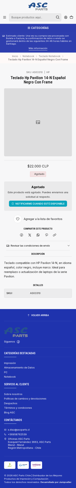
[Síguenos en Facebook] (18, 342)
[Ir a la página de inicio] (37, 6)
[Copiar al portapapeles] (54, 235)
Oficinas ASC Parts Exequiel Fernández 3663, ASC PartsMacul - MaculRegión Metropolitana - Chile (29, 443)
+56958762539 (17, 434)
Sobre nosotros (13, 394)
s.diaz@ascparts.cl (19, 429)
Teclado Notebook (49, 56)
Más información (22, 48)
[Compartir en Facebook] (22, 235)
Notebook (28, 56)
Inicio (15, 56)
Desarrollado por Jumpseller (56, 482)
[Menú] (4, 17)
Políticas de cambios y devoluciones (25, 398)
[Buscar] (58, 17)
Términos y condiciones (18, 407)
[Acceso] (65, 17)
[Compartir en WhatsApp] (38, 235)
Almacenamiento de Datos (19, 367)
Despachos (10, 403)
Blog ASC (9, 412)
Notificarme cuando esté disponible (40, 203)
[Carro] (71, 17)
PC (5, 372)
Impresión (10, 363)
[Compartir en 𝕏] (30, 235)
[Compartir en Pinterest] (46, 235)
